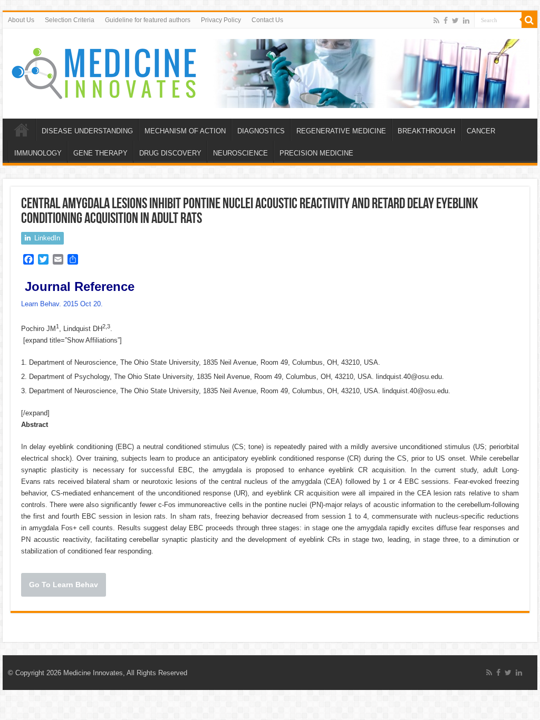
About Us (21, 20)
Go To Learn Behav (63, 584)
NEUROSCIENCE (240, 153)
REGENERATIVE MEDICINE (341, 131)
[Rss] (436, 20)
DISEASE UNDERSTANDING (87, 131)
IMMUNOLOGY (38, 153)
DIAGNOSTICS (261, 131)
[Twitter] (455, 20)
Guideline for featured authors (147, 20)
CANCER (481, 131)
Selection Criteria (69, 20)
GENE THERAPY (100, 153)
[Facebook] (445, 20)
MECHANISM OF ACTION (185, 131)
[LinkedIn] (466, 20)
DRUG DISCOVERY (170, 153)
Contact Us (267, 20)
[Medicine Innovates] (105, 71)
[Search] (529, 20)
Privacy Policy (221, 20)
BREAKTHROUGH (426, 131)
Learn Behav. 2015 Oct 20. (63, 304)
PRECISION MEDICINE (316, 153)
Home (21, 130)
